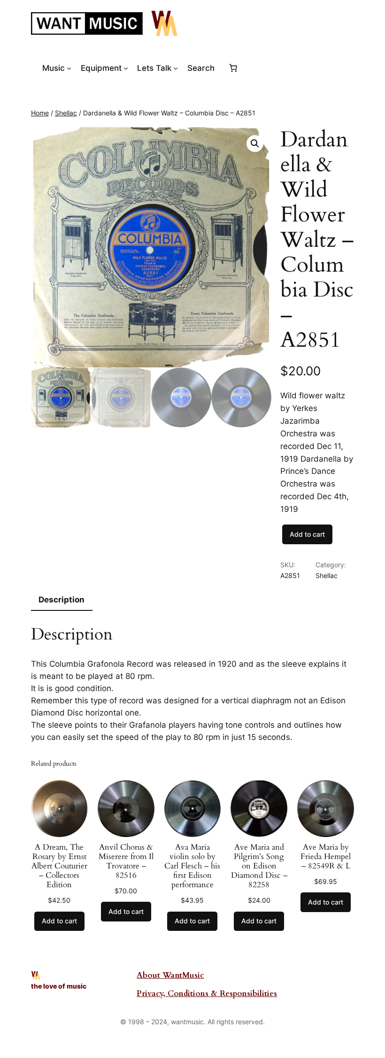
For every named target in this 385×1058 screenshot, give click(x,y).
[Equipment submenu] (125, 68)
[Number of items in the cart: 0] (233, 68)
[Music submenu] (69, 68)
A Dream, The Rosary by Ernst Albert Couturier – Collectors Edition (59, 866)
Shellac (66, 113)
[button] (254, 143)
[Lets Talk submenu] (175, 68)
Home (40, 113)
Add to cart (307, 534)
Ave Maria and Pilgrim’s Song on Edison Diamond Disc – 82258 (259, 866)
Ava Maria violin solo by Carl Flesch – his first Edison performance (192, 866)
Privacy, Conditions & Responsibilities (207, 993)
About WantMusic (170, 975)
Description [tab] (61, 599)
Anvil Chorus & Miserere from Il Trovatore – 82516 (126, 862)
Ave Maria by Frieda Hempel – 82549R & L (325, 857)
